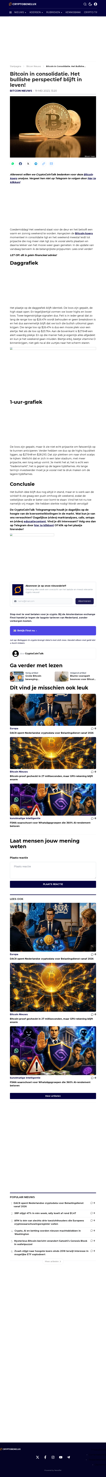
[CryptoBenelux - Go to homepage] (10, 1449)
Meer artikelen (53, 1096)
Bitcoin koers (84, 233)
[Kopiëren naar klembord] (43, 163)
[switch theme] (90, 4)
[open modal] (95, 4)
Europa (14, 728)
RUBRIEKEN (53, 12)
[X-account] (37, 1457)
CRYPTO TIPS (91, 12)
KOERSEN (35, 12)
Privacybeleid (98, 1449)
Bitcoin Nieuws (21, 90)
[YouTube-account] (60, 1457)
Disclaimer (100, 1464)
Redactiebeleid (97, 1459)
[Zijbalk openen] (10, 12)
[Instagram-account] (53, 1457)
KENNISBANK (73, 12)
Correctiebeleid (97, 1454)
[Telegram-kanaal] (68, 1457)
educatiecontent (35, 521)
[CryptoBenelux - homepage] (22, 4)
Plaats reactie (53, 884)
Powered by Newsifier (53, 1470)
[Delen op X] (28, 163)
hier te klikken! (44, 525)
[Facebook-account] (45, 1457)
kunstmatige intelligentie (25, 818)
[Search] (85, 4)
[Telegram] (36, 163)
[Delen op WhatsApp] (12, 163)
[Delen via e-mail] (51, 163)
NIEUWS (19, 12)
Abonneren (84, 601)
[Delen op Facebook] (20, 163)
